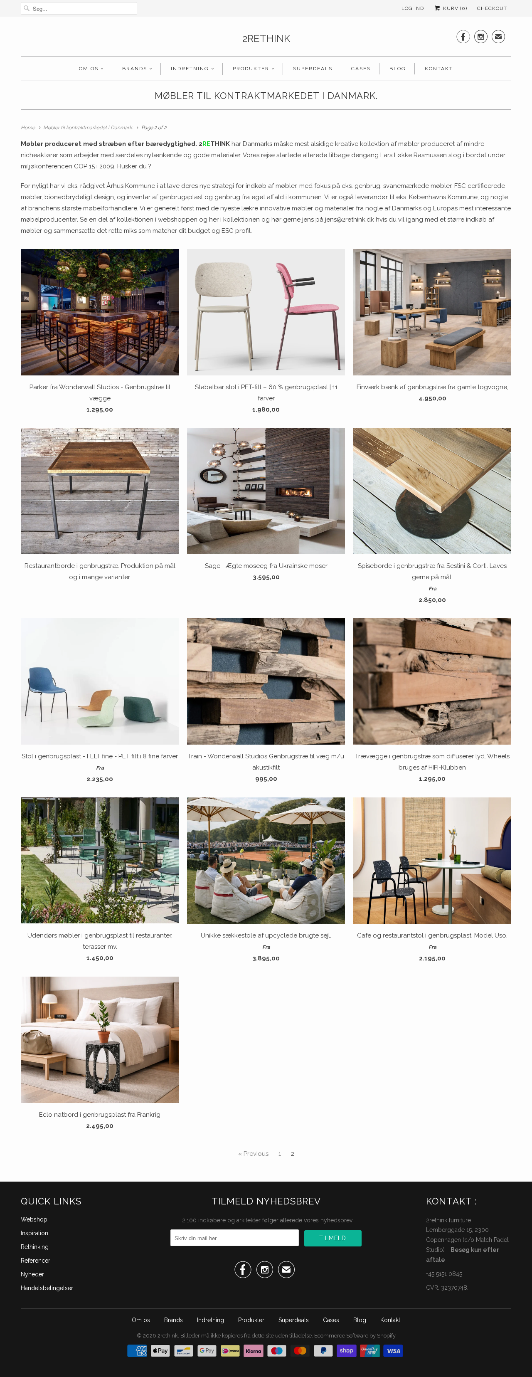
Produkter (251, 69)
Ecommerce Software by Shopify (355, 1336)
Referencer (35, 1260)
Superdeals (312, 69)
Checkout (492, 8)
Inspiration (34, 1233)
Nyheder (32, 1274)
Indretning (190, 69)
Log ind (412, 8)
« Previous (253, 1153)
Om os (89, 69)
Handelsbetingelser (47, 1288)
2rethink (266, 38)
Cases (361, 69)
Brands (134, 69)
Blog (397, 69)
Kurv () (454, 8)
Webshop (34, 1219)
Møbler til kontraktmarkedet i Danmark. (266, 95)
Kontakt (439, 69)
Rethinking (35, 1247)
